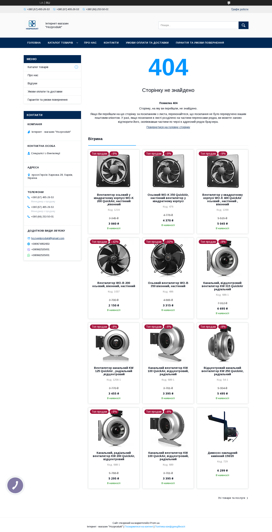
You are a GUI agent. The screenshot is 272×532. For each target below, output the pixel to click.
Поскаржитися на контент (139, 526)
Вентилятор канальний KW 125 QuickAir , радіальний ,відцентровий (113, 371)
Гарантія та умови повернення (200, 42)
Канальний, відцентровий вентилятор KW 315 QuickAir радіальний (222, 286)
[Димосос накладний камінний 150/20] (222, 428)
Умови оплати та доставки (147, 42)
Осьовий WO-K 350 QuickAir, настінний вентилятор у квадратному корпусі (168, 198)
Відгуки (32, 83)
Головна (34, 42)
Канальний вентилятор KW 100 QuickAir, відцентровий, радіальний (168, 371)
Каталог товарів (60, 42)
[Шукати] (244, 25)
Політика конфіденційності (170, 526)
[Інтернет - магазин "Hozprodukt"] (32, 32)
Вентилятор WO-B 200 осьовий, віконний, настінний (113, 284)
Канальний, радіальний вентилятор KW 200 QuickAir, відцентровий (114, 456)
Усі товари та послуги (231, 497)
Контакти (111, 42)
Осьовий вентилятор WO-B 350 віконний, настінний (168, 284)
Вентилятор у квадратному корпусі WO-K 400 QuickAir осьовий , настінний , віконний (222, 199)
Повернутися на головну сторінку (168, 127)
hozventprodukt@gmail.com (47, 238)
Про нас (90, 42)
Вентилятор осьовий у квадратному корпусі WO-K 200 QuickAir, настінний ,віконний (114, 199)
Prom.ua (154, 523)
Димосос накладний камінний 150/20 (222, 454)
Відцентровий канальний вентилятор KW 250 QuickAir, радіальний (223, 371)
